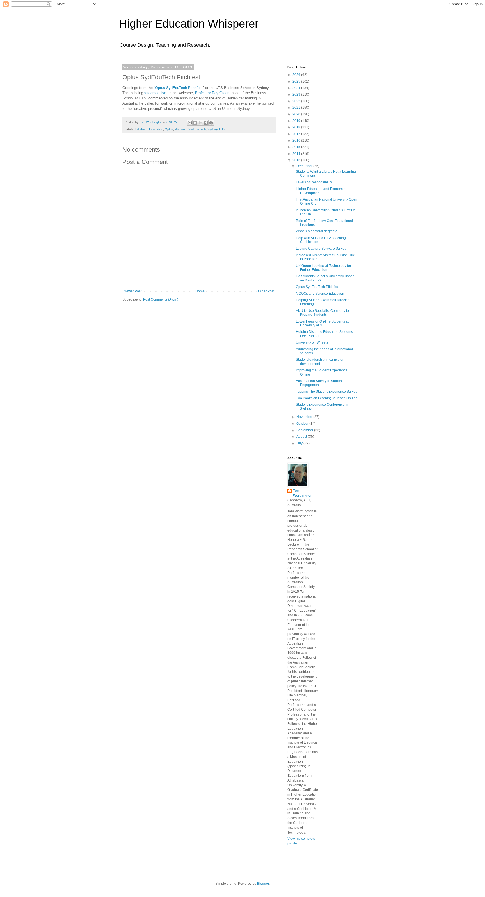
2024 (296, 88)
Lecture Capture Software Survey (321, 249)
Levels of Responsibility (314, 182)
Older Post (266, 291)
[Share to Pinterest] (211, 123)
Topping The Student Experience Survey (326, 392)
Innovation (156, 129)
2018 (296, 127)
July (299, 443)
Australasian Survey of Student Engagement (319, 383)
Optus (169, 129)
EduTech (141, 129)
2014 (296, 154)
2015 (296, 147)
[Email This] (190, 123)
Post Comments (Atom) (160, 299)
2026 (296, 75)
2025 (296, 81)
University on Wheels (312, 342)
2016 (296, 140)
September (305, 430)
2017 (296, 134)
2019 (296, 121)
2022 (296, 101)
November (304, 417)
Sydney (212, 129)
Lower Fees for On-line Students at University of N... (322, 323)
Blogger (263, 883)
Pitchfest (181, 129)
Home (200, 291)
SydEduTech (197, 129)
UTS (222, 129)
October (302, 424)
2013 (296, 160)
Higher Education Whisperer (188, 23)
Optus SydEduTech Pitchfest (179, 88)
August (302, 437)
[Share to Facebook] (206, 123)
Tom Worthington (302, 493)
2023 (296, 94)
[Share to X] (200, 123)
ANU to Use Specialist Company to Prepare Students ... (322, 313)
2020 (296, 114)
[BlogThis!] (195, 123)
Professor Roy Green (212, 93)
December (304, 166)
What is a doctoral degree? (316, 231)
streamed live (155, 93)
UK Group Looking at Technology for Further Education (323, 268)
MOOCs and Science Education (320, 294)
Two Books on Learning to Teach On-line (327, 398)
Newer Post (132, 291)
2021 (296, 108)
